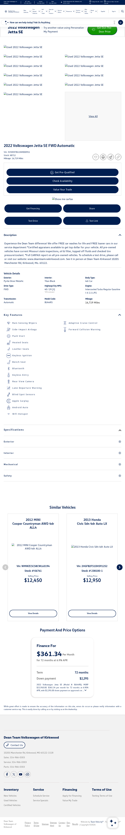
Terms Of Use (36, 824)
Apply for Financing (72, 795)
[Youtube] (20, 774)
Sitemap (45, 824)
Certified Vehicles (12, 805)
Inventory (11, 789)
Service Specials (40, 800)
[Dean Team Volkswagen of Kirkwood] (12, 11)
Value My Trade (69, 800)
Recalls (75, 824)
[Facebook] (7, 774)
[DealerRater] (27, 774)
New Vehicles (10, 795)
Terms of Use (102, 789)
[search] (122, 11)
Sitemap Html (53, 824)
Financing (69, 789)
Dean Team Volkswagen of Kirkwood (10, 824)
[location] (61, 2)
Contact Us (16, 745)
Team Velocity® (97, 822)
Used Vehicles (10, 800)
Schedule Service (41, 795)
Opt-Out (68, 824)
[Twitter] (14, 774)
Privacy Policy (28, 824)
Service (38, 789)
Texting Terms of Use (102, 795)
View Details (33, 613)
